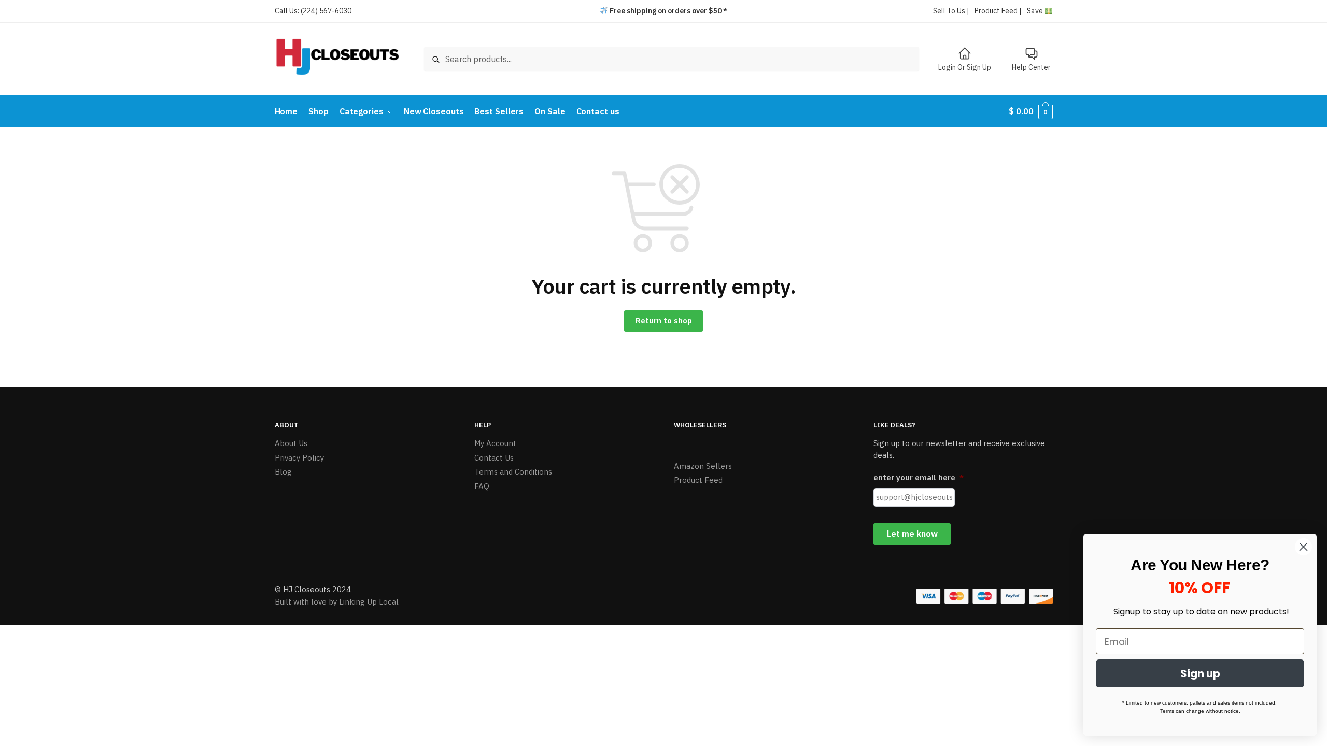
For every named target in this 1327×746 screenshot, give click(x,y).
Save (1035, 11)
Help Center (1031, 67)
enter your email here (918, 477)
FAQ (481, 486)
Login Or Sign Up (964, 67)
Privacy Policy (299, 458)
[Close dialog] (1303, 547)
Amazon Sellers (703, 466)
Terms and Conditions (513, 472)
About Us (291, 443)
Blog (283, 472)
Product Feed (698, 480)
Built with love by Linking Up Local (337, 602)
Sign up (1200, 673)
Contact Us (494, 458)
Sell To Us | (951, 11)
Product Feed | (998, 11)
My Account (495, 443)
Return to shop (664, 320)
